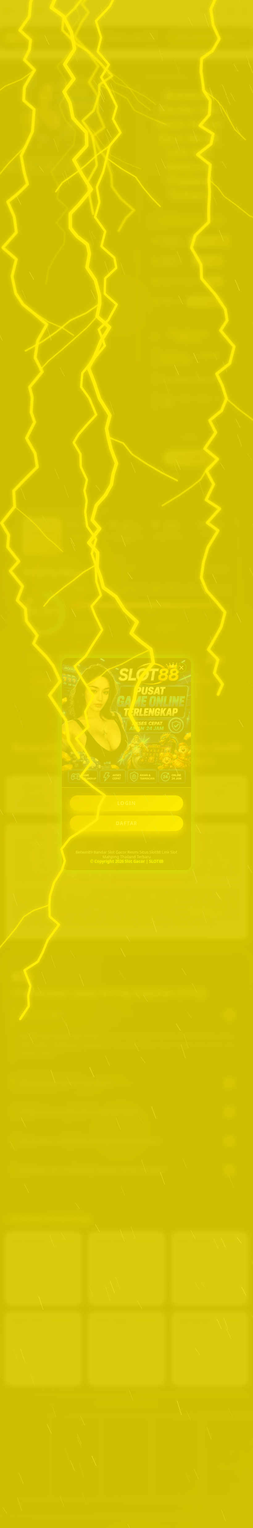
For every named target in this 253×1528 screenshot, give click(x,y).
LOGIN (126, 803)
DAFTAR (127, 823)
